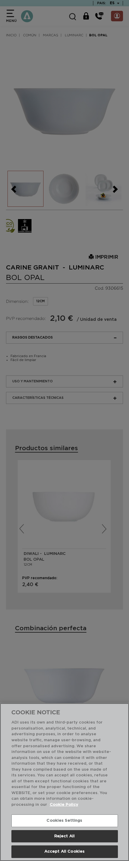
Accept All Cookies (64, 851)
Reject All (64, 836)
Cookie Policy (64, 805)
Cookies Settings (64, 821)
